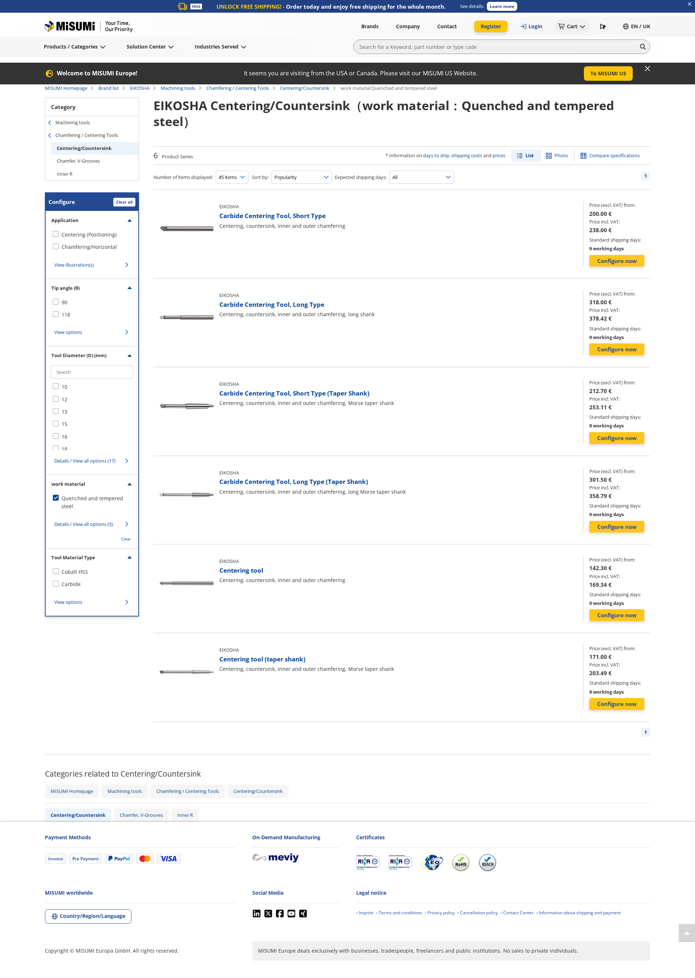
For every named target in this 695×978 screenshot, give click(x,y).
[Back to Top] (687, 933)
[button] (502, 6)
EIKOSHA (139, 88)
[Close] (647, 68)
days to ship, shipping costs (452, 155)
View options (68, 332)
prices (499, 155)
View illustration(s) (74, 265)
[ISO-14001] (400, 862)
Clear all (124, 202)
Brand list (108, 88)
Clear (126, 539)
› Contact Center (517, 913)
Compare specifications (614, 155)
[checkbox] (92, 234)
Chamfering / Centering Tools (237, 88)
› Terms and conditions (399, 913)
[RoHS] (461, 862)
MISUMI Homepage (66, 88)
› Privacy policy (440, 913)
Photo (561, 155)
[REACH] (488, 862)
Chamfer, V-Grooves (78, 161)
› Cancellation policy (478, 913)
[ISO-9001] (368, 862)
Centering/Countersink (304, 88)
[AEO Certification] (432, 862)
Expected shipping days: (361, 177)
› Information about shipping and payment (578, 913)
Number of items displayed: (183, 177)
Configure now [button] (617, 260)
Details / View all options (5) (83, 524)
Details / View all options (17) (84, 460)
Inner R (64, 174)
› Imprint (364, 913)
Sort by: (260, 177)
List (530, 155)
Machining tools (178, 88)
